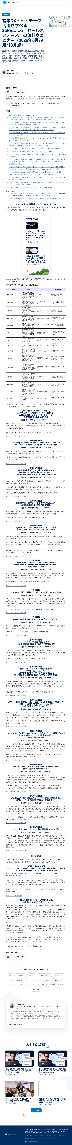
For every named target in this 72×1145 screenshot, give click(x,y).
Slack (39, 980)
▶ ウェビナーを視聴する (14, 896)
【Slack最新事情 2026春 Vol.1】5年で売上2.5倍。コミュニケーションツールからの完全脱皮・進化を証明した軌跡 (52, 1071)
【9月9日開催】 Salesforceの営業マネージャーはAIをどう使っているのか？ (33, 151)
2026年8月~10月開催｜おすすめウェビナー (22, 115)
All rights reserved (45, 1129)
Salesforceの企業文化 (16, 980)
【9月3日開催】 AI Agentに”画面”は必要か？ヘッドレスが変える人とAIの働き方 (34, 148)
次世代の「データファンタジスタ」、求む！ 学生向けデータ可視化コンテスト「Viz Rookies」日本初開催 (53, 1101)
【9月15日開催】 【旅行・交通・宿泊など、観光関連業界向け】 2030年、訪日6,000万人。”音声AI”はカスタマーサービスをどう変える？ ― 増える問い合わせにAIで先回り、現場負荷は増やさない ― (37, 162)
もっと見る (36, 1110)
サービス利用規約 (39, 1135)
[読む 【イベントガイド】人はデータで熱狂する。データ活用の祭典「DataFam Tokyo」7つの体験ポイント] (32, 225)
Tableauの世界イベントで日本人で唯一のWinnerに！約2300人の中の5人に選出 (18, 1100)
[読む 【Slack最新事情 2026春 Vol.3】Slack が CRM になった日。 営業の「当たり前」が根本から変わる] (32, 250)
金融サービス (58, 980)
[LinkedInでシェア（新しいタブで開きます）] (8, 92)
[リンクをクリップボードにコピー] (23, 92)
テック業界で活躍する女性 (56, 985)
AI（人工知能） (59, 975)
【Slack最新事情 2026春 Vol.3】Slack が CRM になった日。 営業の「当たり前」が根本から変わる (35, 259)
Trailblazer (6, 14)
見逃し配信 (11, 191)
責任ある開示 (57, 1135)
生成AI (48, 980)
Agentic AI (32, 985)
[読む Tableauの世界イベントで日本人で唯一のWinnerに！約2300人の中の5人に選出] (19, 1089)
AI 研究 (43, 985)
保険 (10, 975)
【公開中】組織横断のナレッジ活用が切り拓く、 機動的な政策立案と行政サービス (35, 199)
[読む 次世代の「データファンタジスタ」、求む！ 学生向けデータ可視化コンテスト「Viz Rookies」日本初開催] (52, 1089)
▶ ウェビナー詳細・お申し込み (16, 436)
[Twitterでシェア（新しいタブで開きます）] (13, 92)
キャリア (32, 975)
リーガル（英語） (29, 1135)
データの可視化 (21, 975)
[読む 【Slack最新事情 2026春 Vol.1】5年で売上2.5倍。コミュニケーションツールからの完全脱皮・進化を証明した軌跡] (52, 1059)
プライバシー (49, 1135)
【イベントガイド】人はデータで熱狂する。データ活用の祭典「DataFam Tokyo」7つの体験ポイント (36, 235)
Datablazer (30, 980)
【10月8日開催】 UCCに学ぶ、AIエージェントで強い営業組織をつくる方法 (33, 188)
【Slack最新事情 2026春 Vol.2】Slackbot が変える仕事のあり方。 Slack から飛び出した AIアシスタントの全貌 (19, 1071)
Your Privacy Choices (33, 1141)
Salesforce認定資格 (45, 975)
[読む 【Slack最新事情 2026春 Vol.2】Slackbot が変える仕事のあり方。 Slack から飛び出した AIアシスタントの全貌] (19, 1059)
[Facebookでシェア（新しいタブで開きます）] (18, 92)
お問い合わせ (41, 1138)
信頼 (64, 1135)
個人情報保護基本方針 (30, 1138)
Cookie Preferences (50, 1138)
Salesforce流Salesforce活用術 (17, 985)
